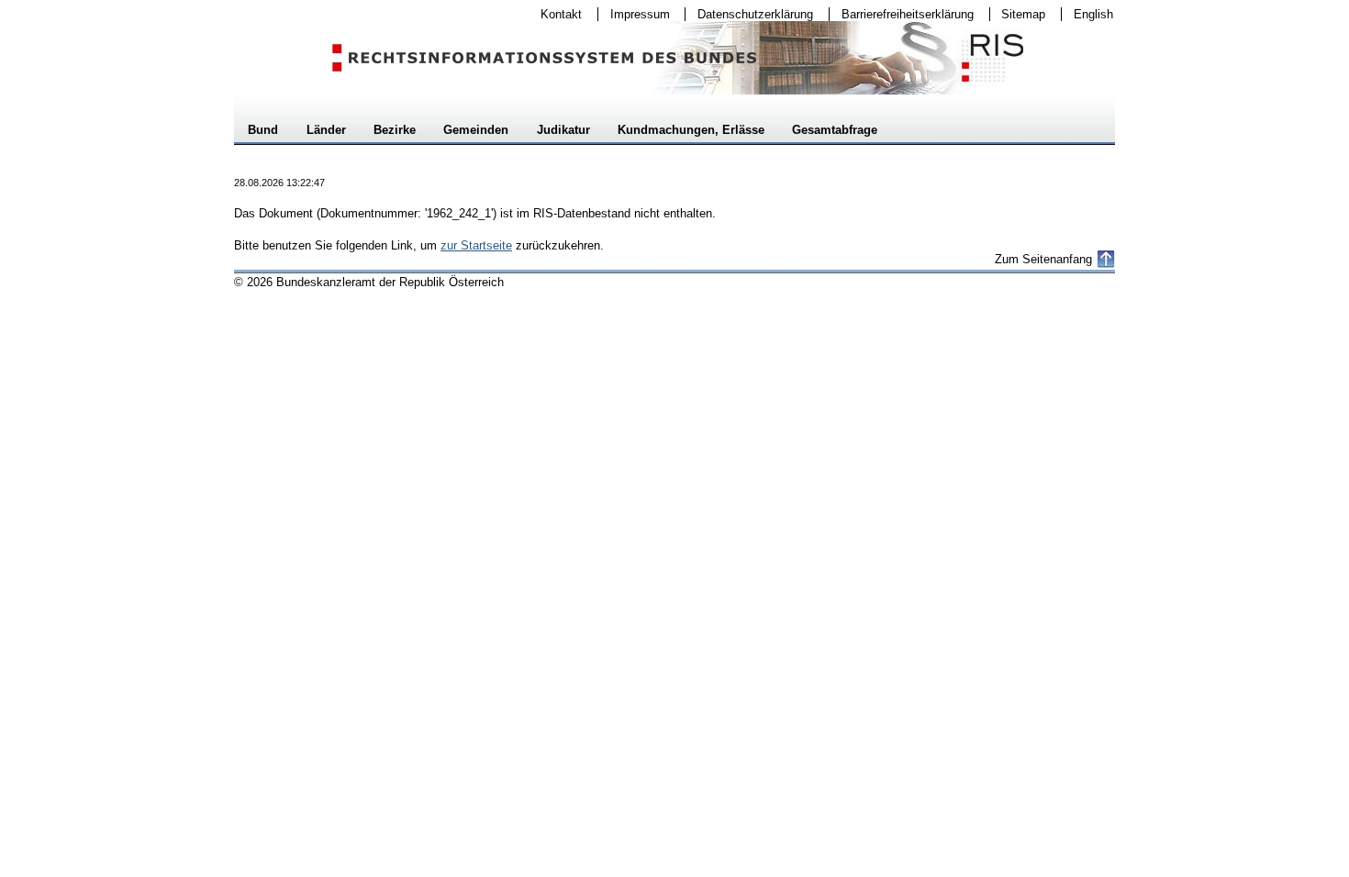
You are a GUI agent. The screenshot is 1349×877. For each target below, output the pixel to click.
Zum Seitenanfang (1043, 259)
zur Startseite (476, 245)
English (1093, 14)
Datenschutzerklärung (749, 14)
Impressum (634, 14)
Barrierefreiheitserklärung (902, 14)
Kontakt (555, 14)
